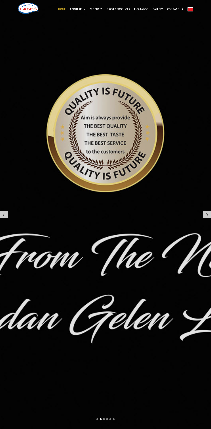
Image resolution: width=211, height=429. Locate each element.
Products (96, 9)
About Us (76, 9)
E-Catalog (141, 9)
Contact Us (175, 9)
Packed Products (118, 9)
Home (61, 9)
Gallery (157, 9)
